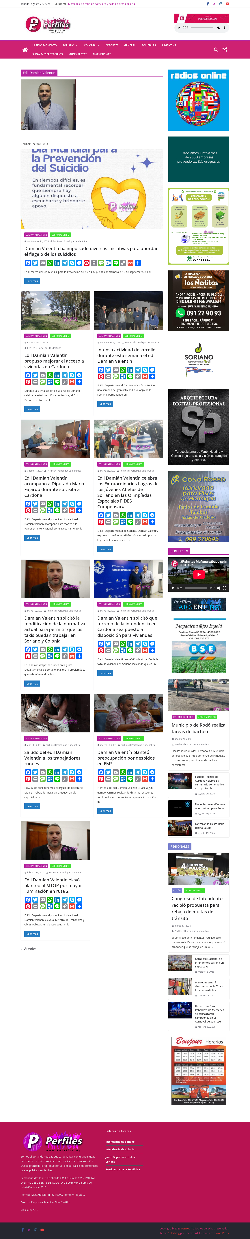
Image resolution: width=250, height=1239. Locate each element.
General (130, 45)
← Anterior (28, 949)
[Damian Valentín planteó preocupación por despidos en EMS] (128, 713)
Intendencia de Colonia (120, 1149)
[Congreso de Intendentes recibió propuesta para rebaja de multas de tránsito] (198, 869)
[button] (76, 45)
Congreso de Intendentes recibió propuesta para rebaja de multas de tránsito (198, 908)
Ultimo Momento (60, 866)
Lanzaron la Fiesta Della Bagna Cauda (90, 4)
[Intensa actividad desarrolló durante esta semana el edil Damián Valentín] (128, 310)
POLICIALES (149, 45)
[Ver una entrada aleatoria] (225, 49)
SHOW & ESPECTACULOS (47, 54)
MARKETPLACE (102, 54)
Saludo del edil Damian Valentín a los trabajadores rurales (52, 758)
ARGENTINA (169, 45)
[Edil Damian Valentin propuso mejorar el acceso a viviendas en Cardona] (55, 310)
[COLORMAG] (53, 1131)
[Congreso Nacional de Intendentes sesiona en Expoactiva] (180, 965)
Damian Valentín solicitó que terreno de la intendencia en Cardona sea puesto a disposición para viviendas (127, 626)
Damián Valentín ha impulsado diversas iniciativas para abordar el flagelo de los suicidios (91, 251)
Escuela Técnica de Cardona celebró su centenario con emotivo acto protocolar (209, 782)
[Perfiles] (25, 49)
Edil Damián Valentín (36, 235)
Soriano (68, 45)
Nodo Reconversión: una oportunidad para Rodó (210, 806)
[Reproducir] (173, 588)
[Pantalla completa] (224, 588)
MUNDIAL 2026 (78, 54)
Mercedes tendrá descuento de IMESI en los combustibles (209, 986)
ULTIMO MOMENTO (44, 45)
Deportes (111, 45)
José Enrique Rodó (183, 717)
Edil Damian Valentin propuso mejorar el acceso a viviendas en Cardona (54, 361)
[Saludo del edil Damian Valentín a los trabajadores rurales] (55, 713)
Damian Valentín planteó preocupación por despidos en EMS (126, 758)
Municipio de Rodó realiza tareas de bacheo (198, 728)
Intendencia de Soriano (120, 1141)
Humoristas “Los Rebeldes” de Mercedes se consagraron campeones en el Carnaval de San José (209, 1013)
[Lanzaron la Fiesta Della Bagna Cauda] (180, 828)
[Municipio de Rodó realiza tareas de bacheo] (198, 695)
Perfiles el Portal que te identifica (70, 241)
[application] (198, 574)
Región (177, 890)
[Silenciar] (219, 588)
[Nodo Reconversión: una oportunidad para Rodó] (180, 809)
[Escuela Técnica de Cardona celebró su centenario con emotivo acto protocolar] (180, 785)
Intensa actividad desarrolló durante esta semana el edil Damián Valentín (126, 355)
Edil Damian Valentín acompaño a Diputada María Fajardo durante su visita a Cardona (54, 486)
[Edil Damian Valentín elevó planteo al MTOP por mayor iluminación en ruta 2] (55, 840)
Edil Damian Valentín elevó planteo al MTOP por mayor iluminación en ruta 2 (53, 885)
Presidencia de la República (123, 1169)
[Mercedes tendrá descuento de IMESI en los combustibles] (180, 989)
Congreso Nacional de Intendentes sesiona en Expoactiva (209, 962)
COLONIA (90, 45)
